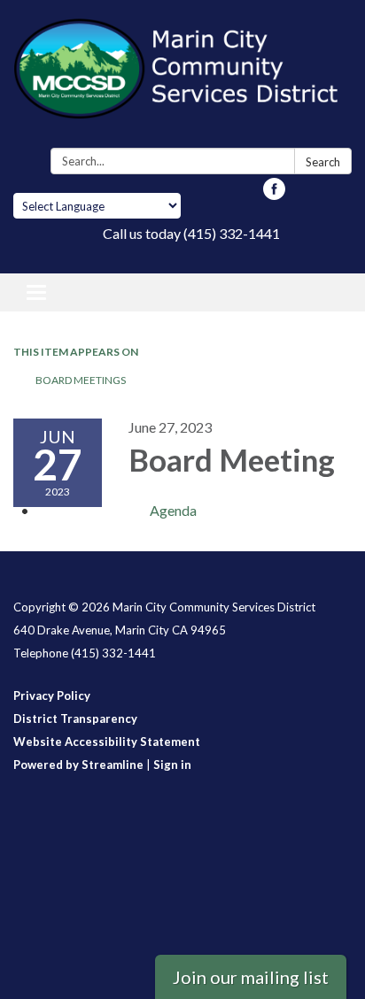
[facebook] (274, 194)
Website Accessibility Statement (106, 741)
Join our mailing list (251, 976)
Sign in (172, 764)
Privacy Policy (51, 695)
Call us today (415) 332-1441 (191, 233)
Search (323, 162)
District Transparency (75, 718)
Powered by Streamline (78, 764)
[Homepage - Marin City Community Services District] (182, 77)
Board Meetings (80, 380)
